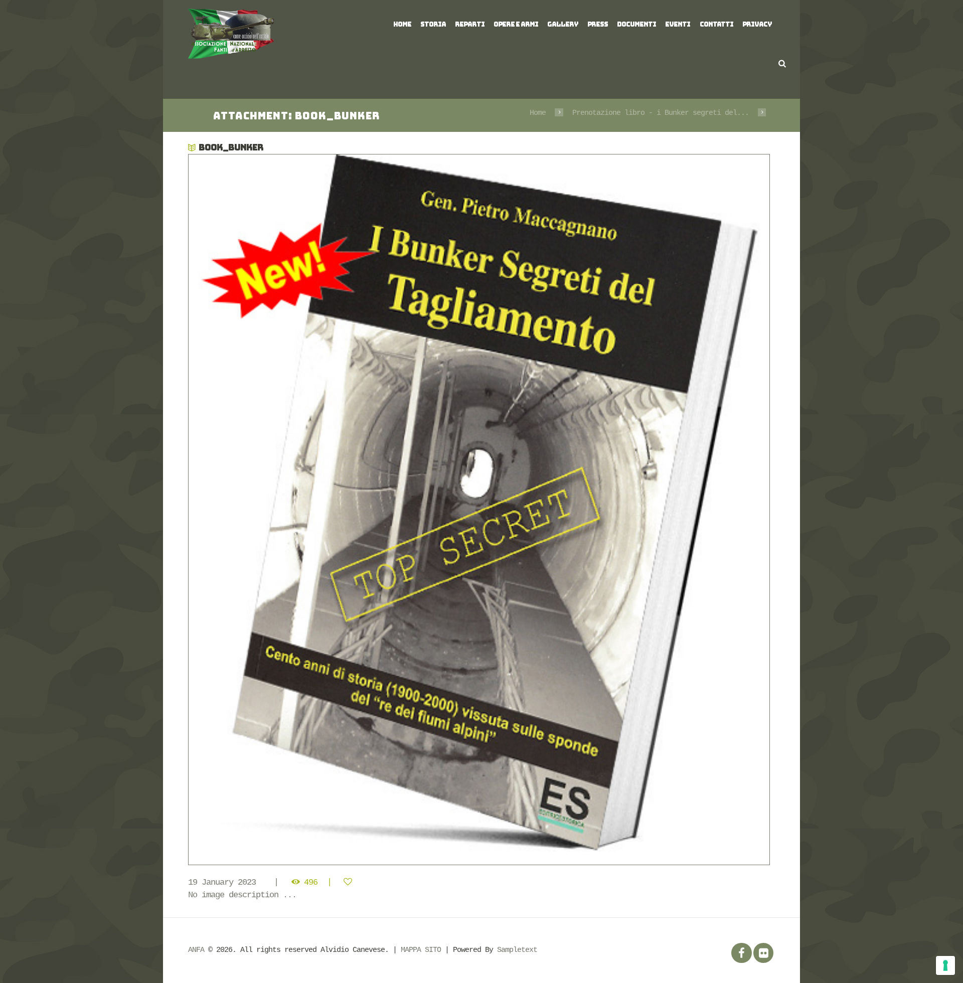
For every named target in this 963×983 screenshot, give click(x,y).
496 (310, 882)
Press (597, 24)
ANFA (196, 950)
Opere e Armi (516, 24)
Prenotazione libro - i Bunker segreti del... (660, 113)
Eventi (677, 24)
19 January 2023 (222, 882)
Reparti (470, 24)
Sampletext (517, 950)
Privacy (757, 24)
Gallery (562, 24)
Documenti (636, 24)
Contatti (716, 24)
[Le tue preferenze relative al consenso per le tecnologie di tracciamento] (945, 965)
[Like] (350, 882)
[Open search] (782, 63)
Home (402, 24)
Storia (433, 24)
